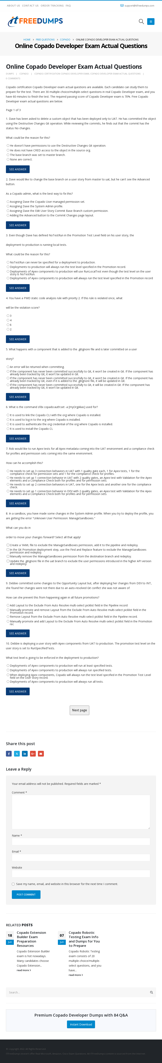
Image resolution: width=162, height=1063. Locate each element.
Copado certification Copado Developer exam (61, 73)
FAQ (68, 5)
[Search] (151, 992)
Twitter (17, 754)
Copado (24, 73)
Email (41, 754)
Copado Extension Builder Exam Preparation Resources (31, 939)
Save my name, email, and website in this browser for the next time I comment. (67, 884)
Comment (19, 792)
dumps (10, 73)
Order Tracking (52, 5)
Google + (33, 754)
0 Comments (13, 78)
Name (17, 835)
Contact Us (30, 5)
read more (23, 970)
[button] (141, 21)
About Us (13, 5)
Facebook (9, 754)
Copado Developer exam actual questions (115, 73)
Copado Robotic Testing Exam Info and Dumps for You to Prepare (84, 939)
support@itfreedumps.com (139, 5)
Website (17, 867)
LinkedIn (25, 754)
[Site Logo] (35, 21)
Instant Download (81, 1024)
